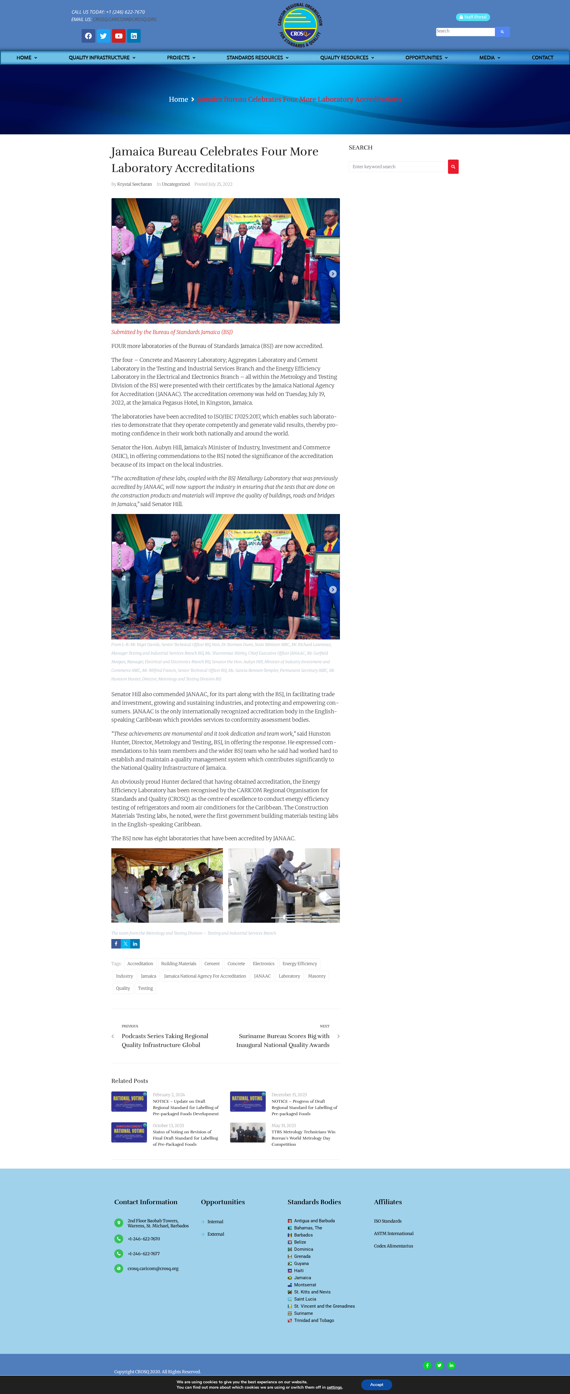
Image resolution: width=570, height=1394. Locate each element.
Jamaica (148, 976)
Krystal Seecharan (134, 184)
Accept (376, 1384)
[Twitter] (103, 36)
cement (212, 963)
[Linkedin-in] (451, 1365)
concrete (236, 963)
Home (178, 99)
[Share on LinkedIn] (135, 944)
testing (145, 988)
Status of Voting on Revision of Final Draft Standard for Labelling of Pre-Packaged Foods (185, 1138)
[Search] (456, 32)
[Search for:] (397, 166)
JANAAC (262, 976)
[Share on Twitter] (125, 944)
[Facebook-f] (427, 1365)
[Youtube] (119, 36)
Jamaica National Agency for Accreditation (205, 976)
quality (123, 988)
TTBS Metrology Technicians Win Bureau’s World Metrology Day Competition (303, 1138)
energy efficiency (300, 963)
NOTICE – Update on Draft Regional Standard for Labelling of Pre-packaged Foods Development (186, 1107)
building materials (179, 963)
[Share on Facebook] (116, 944)
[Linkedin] (134, 36)
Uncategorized (176, 184)
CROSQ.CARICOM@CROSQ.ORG (125, 19)
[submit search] (502, 32)
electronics (264, 963)
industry (124, 976)
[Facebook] (88, 36)
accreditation (140, 963)
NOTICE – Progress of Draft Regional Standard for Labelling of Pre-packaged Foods (304, 1107)
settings (334, 1387)
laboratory (289, 976)
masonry (317, 976)
